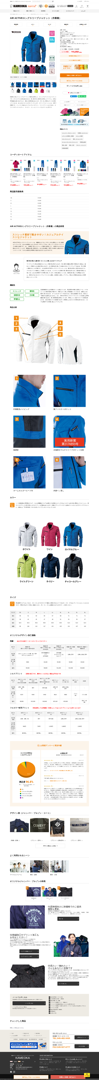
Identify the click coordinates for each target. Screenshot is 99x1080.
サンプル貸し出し (63, 983)
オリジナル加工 (55, 11)
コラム (82, 11)
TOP (11, 14)
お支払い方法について (46, 1059)
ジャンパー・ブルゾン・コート (23, 14)
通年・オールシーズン (78, 139)
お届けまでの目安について (73, 1067)
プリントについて (81, 101)
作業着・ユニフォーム (82, 133)
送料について (44, 1067)
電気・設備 (64, 145)
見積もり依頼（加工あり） (74, 75)
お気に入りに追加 (75, 92)
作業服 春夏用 (65, 148)
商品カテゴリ (16, 11)
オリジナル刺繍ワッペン (81, 105)
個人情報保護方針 (33, 1039)
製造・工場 (71, 145)
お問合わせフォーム (81, 1037)
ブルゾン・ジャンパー (81, 145)
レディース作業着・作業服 (68, 136)
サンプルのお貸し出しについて (74, 1059)
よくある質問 (79, 1)
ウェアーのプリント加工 (26, 956)
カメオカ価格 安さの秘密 (74, 60)
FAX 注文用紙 (82, 1046)
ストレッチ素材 (79, 136)
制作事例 (43, 11)
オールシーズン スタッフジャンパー (70, 142)
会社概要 (41, 1039)
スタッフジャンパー (66, 139)
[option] (33, 54)
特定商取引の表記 (23, 1039)
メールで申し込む (29, 1003)
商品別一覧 (15, 14)
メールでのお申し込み (75, 86)
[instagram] (14, 1072)
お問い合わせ (86, 1)
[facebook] (11, 1072)
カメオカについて (70, 11)
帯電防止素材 (83, 142)
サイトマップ (39, 1035)
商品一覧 (61, 918)
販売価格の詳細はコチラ (74, 55)
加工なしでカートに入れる (31, 1077)
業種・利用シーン (30, 11)
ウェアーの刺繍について (26, 951)
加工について (27, 1035)
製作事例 (38, 1033)
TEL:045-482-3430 (61, 1038)
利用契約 (16, 1039)
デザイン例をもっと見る (49, 846)
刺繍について (66, 105)
